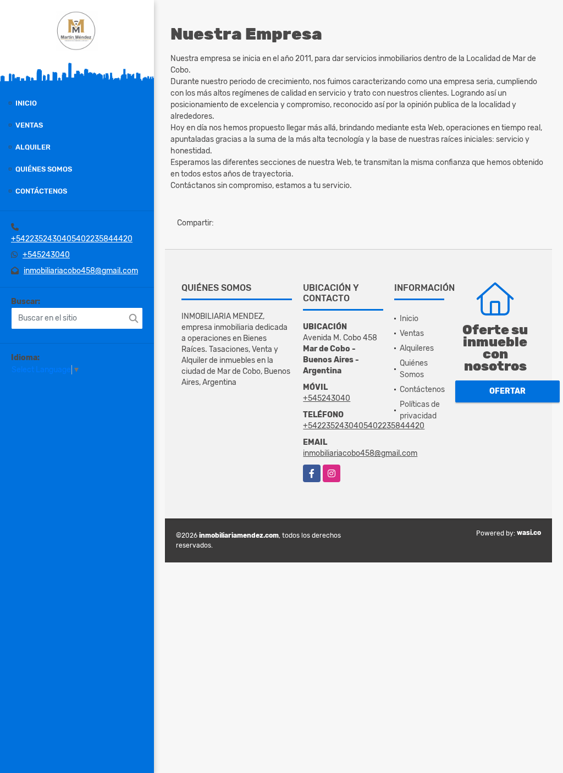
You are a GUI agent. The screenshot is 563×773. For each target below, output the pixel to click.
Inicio (26, 103)
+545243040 (46, 254)
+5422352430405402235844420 (72, 239)
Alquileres (417, 348)
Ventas (29, 125)
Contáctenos (41, 191)
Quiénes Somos (43, 169)
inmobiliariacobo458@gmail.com (81, 270)
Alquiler (33, 147)
